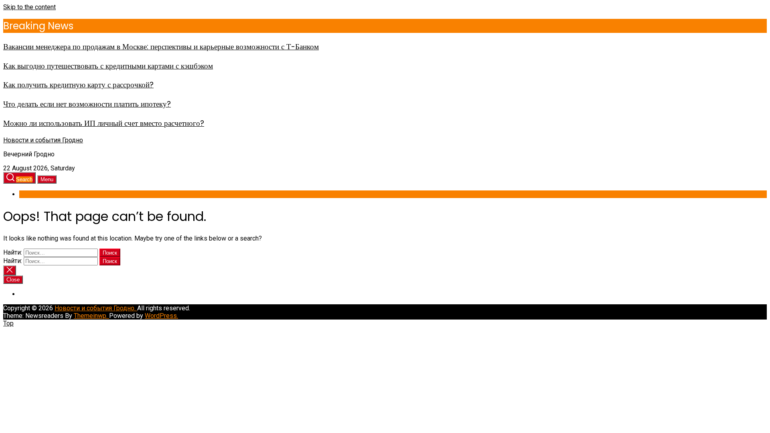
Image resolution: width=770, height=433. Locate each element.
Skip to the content (29, 7)
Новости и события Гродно (43, 140)
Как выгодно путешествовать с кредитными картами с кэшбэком (108, 66)
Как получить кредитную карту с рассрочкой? (78, 84)
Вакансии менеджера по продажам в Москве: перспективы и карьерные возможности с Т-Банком (161, 46)
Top (8, 323)
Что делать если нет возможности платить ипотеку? (87, 104)
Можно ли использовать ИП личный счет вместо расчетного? (103, 123)
